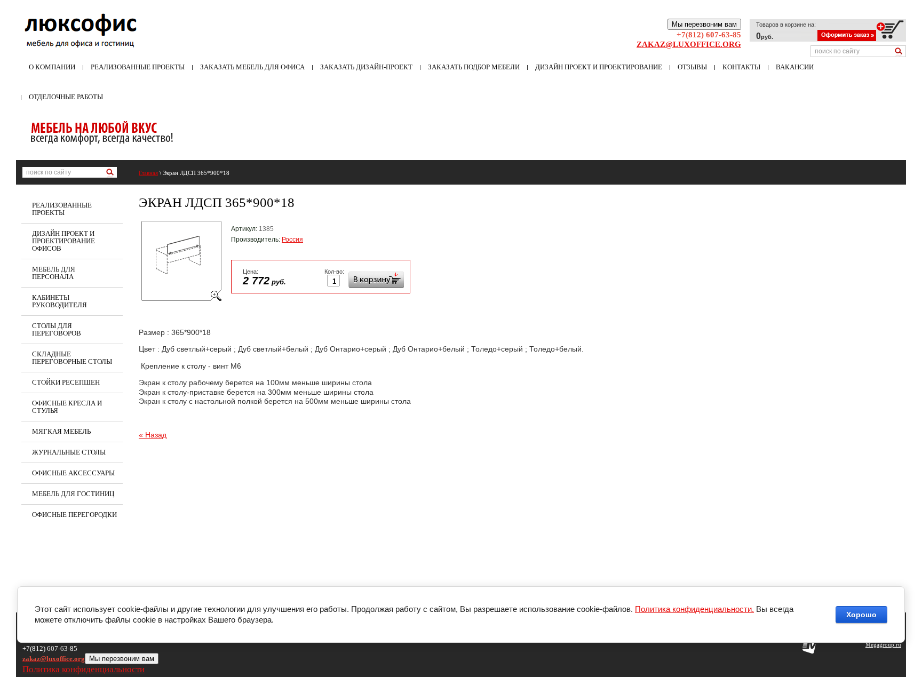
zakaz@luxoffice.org (689, 44)
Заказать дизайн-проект (366, 67)
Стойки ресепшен (66, 382)
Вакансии (795, 67)
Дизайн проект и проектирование (598, 67)
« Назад (152, 435)
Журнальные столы (69, 452)
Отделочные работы (66, 97)
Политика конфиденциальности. (694, 609)
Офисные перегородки (74, 515)
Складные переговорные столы (72, 357)
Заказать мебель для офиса (252, 67)
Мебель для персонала (53, 273)
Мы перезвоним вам (704, 24)
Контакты (741, 67)
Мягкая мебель (61, 431)
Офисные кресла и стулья (67, 407)
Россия (292, 239)
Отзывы (692, 67)
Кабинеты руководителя (59, 301)
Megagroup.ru (883, 644)
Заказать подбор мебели (474, 67)
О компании (52, 67)
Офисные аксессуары (73, 473)
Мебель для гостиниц (73, 494)
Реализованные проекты (138, 67)
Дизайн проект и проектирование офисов (63, 240)
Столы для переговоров (56, 329)
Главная (148, 173)
